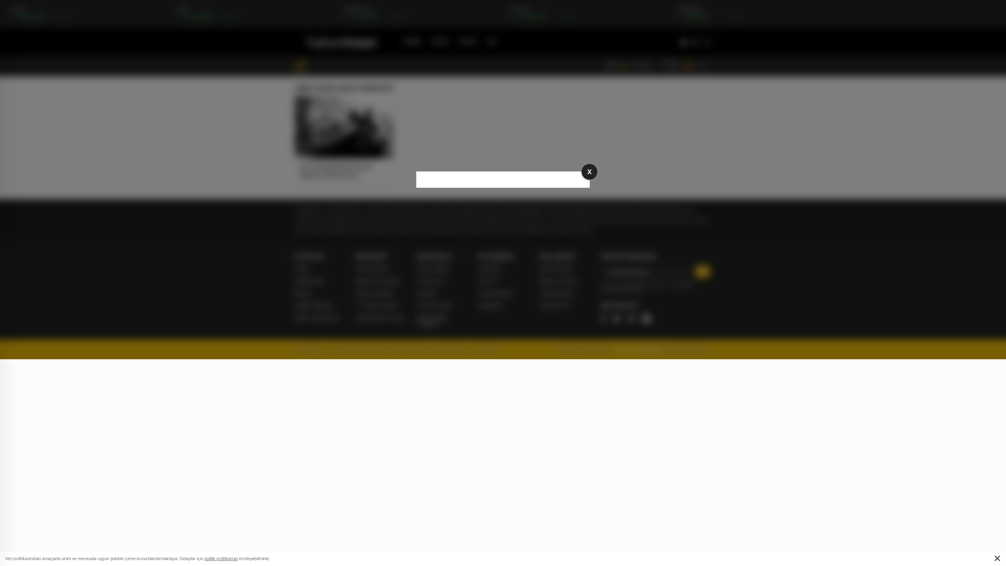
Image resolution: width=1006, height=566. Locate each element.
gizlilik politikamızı (221, 559)
